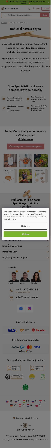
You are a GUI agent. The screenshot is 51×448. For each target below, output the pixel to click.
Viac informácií (10, 219)
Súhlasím (25, 234)
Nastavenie (25, 226)
